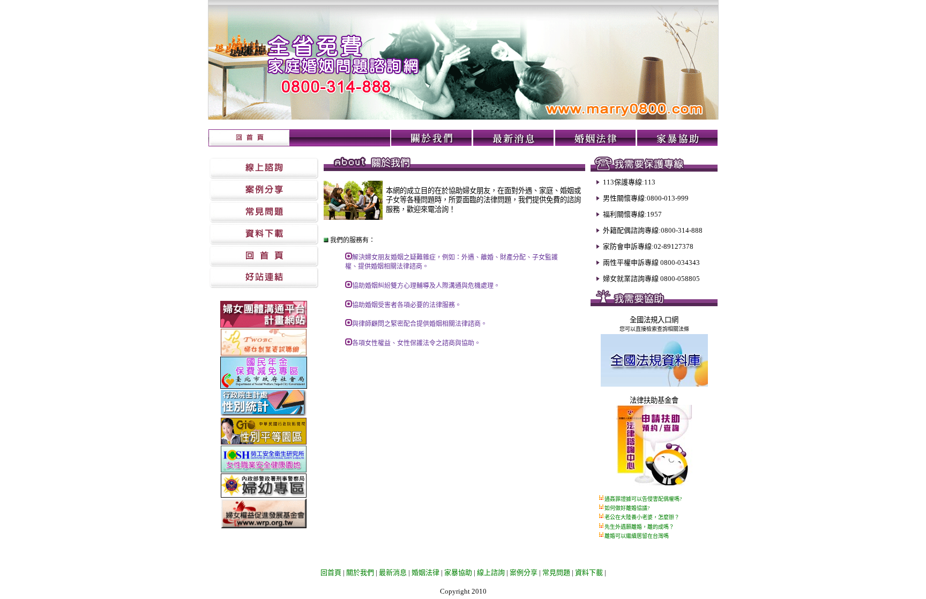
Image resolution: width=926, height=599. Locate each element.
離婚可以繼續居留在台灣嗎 (636, 536)
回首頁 (330, 572)
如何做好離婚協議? (626, 508)
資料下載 (589, 572)
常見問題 (556, 572)
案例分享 (523, 572)
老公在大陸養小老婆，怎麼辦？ (641, 517)
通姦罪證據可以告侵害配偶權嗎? (643, 499)
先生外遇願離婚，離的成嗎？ (639, 527)
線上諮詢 (491, 572)
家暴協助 (458, 572)
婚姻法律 (425, 572)
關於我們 (359, 572)
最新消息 (393, 572)
